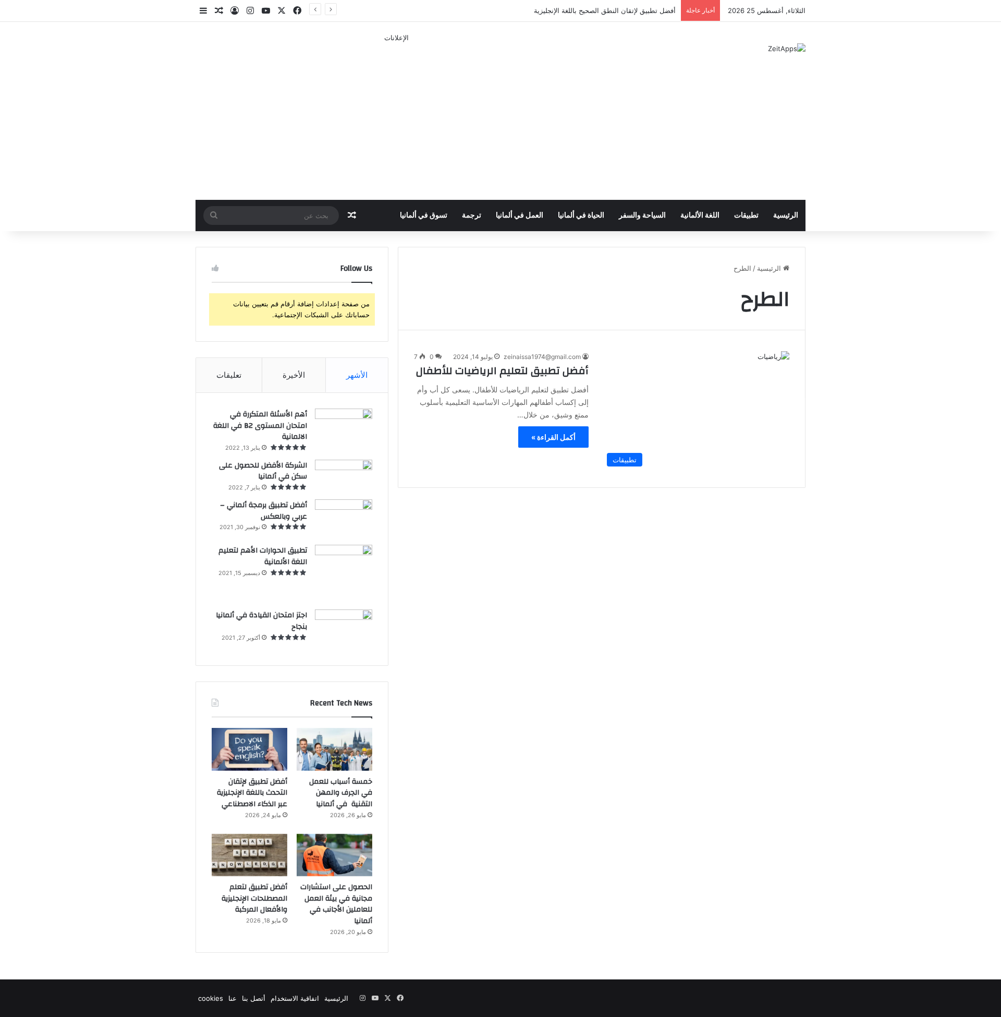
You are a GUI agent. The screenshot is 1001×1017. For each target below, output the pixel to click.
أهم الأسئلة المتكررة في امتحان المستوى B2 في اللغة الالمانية (260, 426)
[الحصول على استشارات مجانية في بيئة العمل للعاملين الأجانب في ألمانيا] (334, 855)
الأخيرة (294, 375)
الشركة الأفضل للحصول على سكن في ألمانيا (263, 471)
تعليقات (228, 375)
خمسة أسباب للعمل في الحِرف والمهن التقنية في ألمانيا (340, 793)
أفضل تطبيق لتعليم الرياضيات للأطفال (502, 370)
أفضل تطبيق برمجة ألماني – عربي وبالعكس (263, 510)
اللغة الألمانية (699, 215)
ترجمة (471, 215)
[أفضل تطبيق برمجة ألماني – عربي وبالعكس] (343, 518)
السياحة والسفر (642, 215)
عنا (232, 998)
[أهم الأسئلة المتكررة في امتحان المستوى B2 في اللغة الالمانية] (343, 426)
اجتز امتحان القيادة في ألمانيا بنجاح (261, 620)
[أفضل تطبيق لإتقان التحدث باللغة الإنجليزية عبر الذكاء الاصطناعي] (249, 749)
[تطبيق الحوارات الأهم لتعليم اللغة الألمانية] (343, 573)
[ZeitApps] (786, 48)
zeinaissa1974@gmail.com (542, 357)
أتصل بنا (253, 998)
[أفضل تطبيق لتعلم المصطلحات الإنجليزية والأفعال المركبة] (249, 855)
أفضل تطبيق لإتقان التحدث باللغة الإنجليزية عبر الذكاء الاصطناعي (252, 793)
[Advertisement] (396, 116)
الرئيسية (785, 215)
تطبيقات (746, 215)
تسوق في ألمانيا (423, 215)
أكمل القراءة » (553, 437)
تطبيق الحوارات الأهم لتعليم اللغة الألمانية (262, 556)
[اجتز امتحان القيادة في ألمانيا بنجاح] (343, 629)
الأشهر (357, 375)
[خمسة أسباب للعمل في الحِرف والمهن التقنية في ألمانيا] (334, 749)
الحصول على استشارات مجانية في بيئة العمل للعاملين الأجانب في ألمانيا (336, 904)
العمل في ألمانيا (519, 215)
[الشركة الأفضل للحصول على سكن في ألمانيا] (343, 476)
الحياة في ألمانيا (581, 215)
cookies (210, 998)
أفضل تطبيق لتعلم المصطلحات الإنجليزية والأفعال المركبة (254, 898)
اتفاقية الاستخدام (295, 998)
